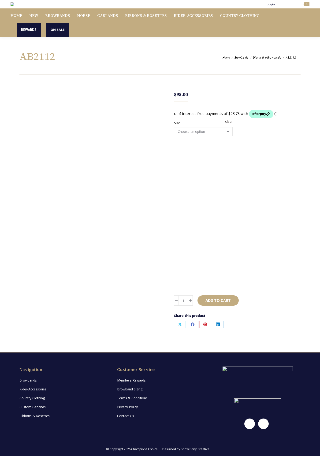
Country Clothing (32, 398)
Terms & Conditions (132, 398)
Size (177, 123)
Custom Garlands (32, 407)
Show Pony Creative (195, 449)
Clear (229, 121)
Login (271, 4)
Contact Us (125, 416)
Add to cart (218, 300)
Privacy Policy (127, 407)
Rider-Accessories (32, 389)
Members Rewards (131, 380)
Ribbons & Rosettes (34, 416)
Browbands (28, 380)
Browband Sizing (129, 389)
